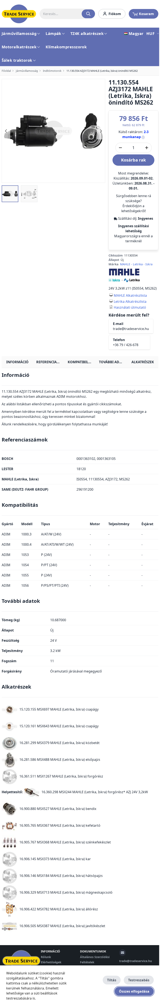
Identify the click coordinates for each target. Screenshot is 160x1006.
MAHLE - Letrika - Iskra (136, 264)
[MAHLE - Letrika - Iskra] (124, 275)
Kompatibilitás (81, 362)
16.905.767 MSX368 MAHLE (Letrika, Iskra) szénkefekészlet (65, 842)
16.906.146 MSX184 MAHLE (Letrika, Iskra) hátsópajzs (61, 875)
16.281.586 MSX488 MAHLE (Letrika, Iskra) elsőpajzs (59, 759)
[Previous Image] (6, 131)
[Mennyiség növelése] (146, 148)
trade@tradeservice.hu (131, 328)
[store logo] (19, 13)
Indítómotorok (52, 71)
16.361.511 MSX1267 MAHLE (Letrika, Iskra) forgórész (61, 776)
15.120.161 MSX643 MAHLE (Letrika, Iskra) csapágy (59, 726)
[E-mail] (122, 952)
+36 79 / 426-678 (125, 345)
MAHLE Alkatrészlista (130, 295)
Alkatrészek (142, 362)
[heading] (80, 376)
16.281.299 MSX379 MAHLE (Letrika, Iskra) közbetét (59, 742)
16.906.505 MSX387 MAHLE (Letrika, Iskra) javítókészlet (62, 926)
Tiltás (111, 980)
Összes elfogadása (134, 991)
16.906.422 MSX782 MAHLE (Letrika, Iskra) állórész (58, 909)
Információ (17, 362)
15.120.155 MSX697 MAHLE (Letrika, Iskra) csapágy (59, 709)
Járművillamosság (27, 71)
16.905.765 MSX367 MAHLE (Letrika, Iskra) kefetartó (59, 825)
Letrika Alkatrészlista (130, 301)
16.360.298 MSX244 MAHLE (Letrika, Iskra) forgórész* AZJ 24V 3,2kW (94, 792)
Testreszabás (138, 980)
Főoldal (6, 71)
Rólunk (46, 957)
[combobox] (67, 14)
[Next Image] (101, 131)
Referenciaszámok (50, 362)
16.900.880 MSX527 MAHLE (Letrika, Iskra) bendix (57, 808)
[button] (135, 33)
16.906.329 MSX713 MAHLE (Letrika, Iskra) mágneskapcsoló (65, 892)
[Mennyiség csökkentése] (120, 148)
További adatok (113, 362)
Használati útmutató (130, 307)
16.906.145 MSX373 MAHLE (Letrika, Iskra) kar (55, 859)
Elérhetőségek (51, 962)
